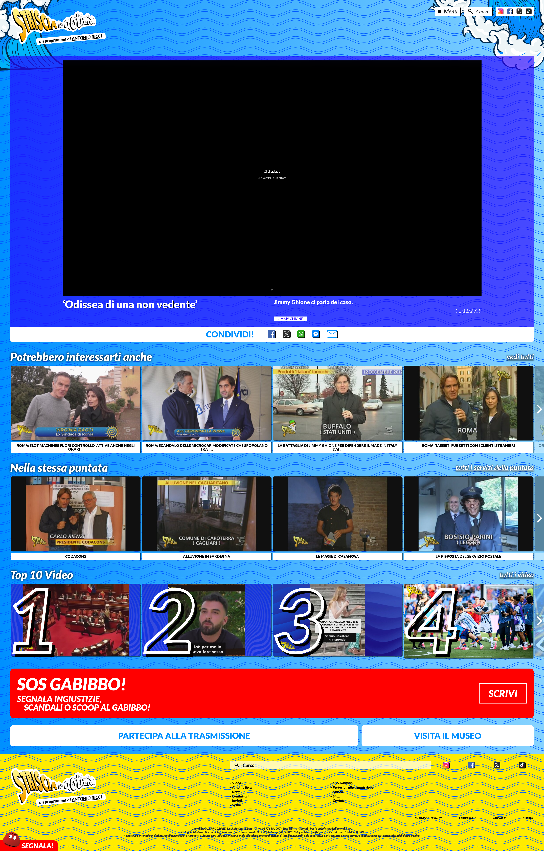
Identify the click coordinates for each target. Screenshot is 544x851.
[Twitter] (519, 11)
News (236, 792)
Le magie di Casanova (337, 556)
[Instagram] (500, 11)
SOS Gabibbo (343, 783)
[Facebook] (510, 11)
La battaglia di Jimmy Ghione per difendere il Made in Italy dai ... (337, 447)
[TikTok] (529, 11)
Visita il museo (447, 736)
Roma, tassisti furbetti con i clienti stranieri (468, 445)
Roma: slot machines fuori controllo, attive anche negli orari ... (76, 447)
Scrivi (503, 693)
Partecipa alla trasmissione (184, 736)
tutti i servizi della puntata (495, 467)
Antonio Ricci (242, 787)
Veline (237, 805)
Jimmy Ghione (290, 319)
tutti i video (517, 574)
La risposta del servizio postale (468, 556)
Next (539, 409)
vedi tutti (520, 356)
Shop (336, 796)
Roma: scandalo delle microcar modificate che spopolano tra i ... (207, 447)
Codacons (75, 556)
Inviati (237, 800)
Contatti (339, 800)
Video (236, 783)
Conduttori (240, 796)
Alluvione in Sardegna (206, 556)
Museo (338, 792)
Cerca (482, 11)
